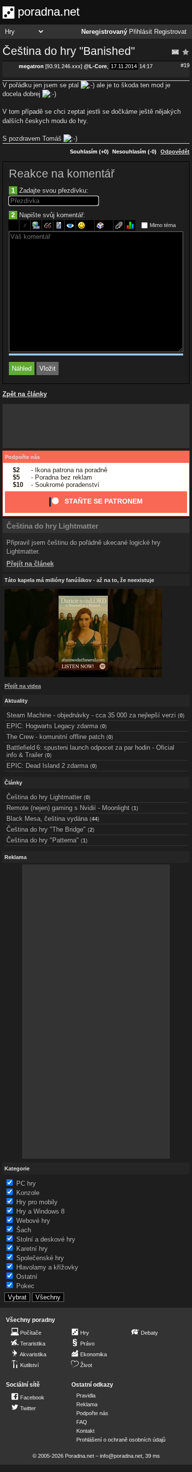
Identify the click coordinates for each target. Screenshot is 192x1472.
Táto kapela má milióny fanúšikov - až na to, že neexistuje (79, 580)
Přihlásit (140, 31)
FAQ (81, 1422)
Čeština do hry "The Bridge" (46, 829)
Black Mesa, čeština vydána (47, 818)
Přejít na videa (22, 686)
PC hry (26, 1183)
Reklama (86, 1404)
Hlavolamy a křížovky (47, 1267)
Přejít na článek (30, 563)
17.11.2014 (124, 66)
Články (13, 783)
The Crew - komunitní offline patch (55, 736)
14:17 (146, 66)
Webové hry (33, 1220)
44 (94, 819)
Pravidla (86, 1395)
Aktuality (16, 701)
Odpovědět (175, 151)
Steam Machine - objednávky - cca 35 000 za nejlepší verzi (91, 715)
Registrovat (170, 31)
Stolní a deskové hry (45, 1239)
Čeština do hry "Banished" (68, 51)
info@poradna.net (121, 1456)
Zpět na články (24, 394)
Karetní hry (32, 1248)
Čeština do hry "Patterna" (42, 840)
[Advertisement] (96, 426)
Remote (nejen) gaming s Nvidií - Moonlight (67, 808)
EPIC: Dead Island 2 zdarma (47, 765)
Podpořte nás (22, 457)
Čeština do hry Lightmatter (52, 526)
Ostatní (26, 1276)
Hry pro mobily (37, 1202)
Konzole (27, 1192)
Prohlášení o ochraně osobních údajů (120, 1440)
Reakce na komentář (62, 173)
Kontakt (85, 1431)
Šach (23, 1230)
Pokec (25, 1286)
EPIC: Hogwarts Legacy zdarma (52, 726)
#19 (185, 65)
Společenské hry (40, 1258)
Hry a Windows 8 (40, 1211)
